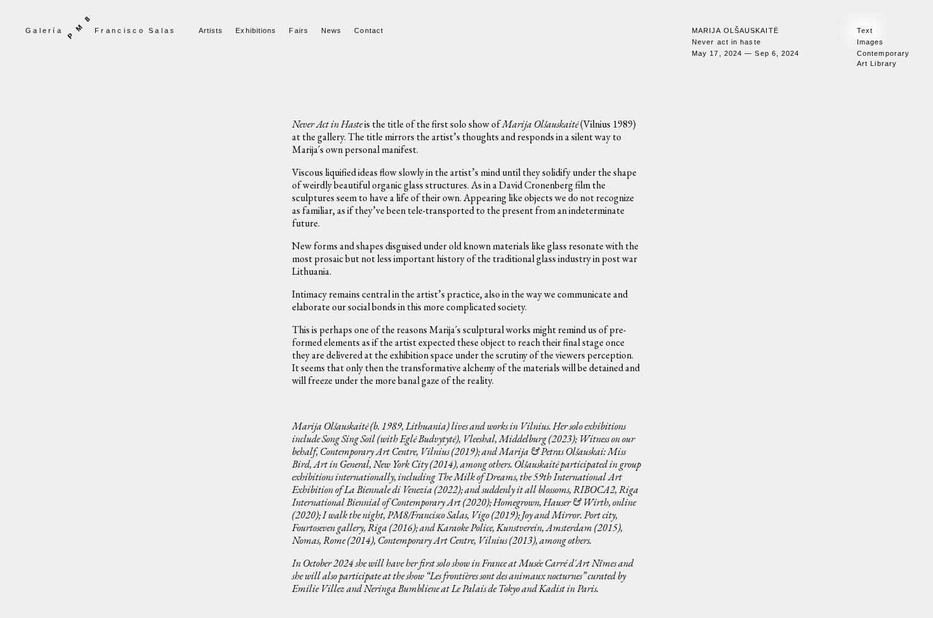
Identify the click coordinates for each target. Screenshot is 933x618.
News (331, 30)
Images (870, 42)
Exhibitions (255, 30)
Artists (211, 30)
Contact (368, 30)
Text (865, 30)
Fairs (298, 30)
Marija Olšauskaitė (735, 30)
